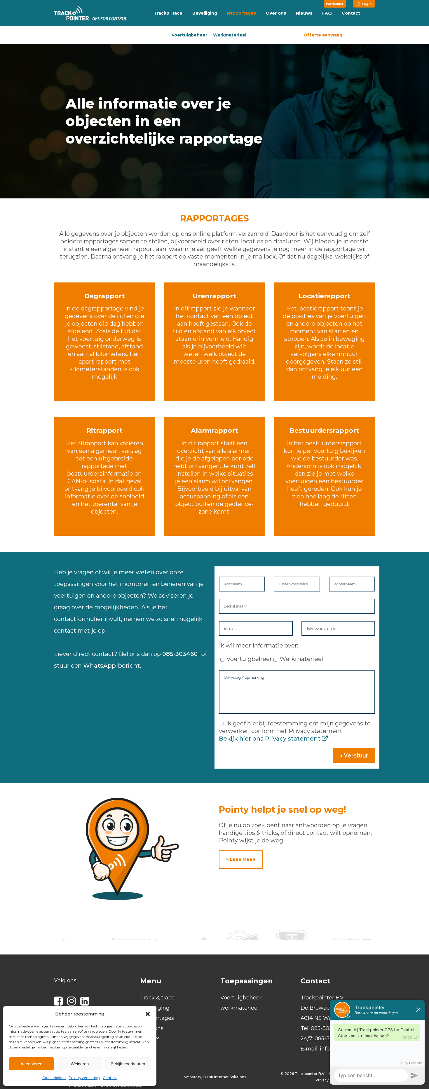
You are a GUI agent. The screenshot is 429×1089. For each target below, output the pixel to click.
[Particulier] (335, 4)
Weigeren (80, 1063)
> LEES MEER (241, 859)
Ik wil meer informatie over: (258, 645)
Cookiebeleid (54, 1078)
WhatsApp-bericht (111, 665)
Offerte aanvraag (323, 35)
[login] (364, 4)
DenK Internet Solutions (224, 1077)
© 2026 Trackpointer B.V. (302, 1073)
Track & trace (157, 997)
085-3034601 (181, 653)
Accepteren (31, 1063)
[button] (148, 1014)
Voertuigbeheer (189, 35)
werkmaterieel (239, 1008)
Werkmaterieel (229, 35)
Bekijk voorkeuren (128, 1063)
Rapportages (157, 1018)
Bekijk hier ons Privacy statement (270, 738)
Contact (110, 1078)
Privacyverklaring (84, 1078)
